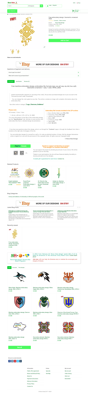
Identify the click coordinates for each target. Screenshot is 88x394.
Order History (68, 373)
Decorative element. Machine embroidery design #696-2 (41, 337)
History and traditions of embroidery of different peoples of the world (26, 196)
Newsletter (68, 378)
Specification (19, 81)
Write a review (62, 20)
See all (19, 347)
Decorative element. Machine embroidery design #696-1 (65, 337)
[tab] (44, 72)
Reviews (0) (26, 81)
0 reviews (56, 20)
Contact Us (30, 386)
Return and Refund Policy (33, 373)
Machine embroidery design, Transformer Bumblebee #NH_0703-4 (68, 288)
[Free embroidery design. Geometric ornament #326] (44, 47)
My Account (68, 371)
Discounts (14, 267)
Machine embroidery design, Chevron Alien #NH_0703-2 (19, 313)
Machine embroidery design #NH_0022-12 (16, 337)
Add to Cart (65, 40)
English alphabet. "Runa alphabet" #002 (15, 181)
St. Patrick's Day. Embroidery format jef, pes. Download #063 (43, 183)
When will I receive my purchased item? (19, 75)
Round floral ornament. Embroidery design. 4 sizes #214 (29, 183)
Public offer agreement (33, 371)
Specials (48, 371)
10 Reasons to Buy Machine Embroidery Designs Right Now (67, 211)
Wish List (67, 376)
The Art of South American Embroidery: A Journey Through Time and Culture (43, 211)
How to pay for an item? (15, 72)
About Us (29, 376)
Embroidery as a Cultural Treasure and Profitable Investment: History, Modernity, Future (19, 211)
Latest (9, 267)
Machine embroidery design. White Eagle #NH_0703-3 (43, 288)
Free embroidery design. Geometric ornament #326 (20, 14)
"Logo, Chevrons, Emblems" (35, 104)
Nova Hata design (59, 22)
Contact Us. (61, 159)
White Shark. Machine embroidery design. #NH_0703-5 (18, 288)
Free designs (21, 267)
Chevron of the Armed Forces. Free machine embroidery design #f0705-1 (68, 313)
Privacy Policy (30, 383)
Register (55, 5)
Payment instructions (32, 378)
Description (11, 81)
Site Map (48, 373)
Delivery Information (32, 381)
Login (50, 5)
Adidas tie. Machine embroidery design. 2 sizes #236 (58, 182)
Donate (23, 146)
